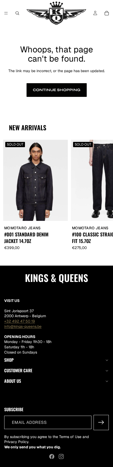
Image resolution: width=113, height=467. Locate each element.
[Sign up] (101, 422)
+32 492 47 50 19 (19, 321)
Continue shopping (56, 90)
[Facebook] (52, 456)
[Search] (17, 13)
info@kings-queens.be (23, 326)
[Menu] (6, 13)
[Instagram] (61, 456)
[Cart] (106, 13)
